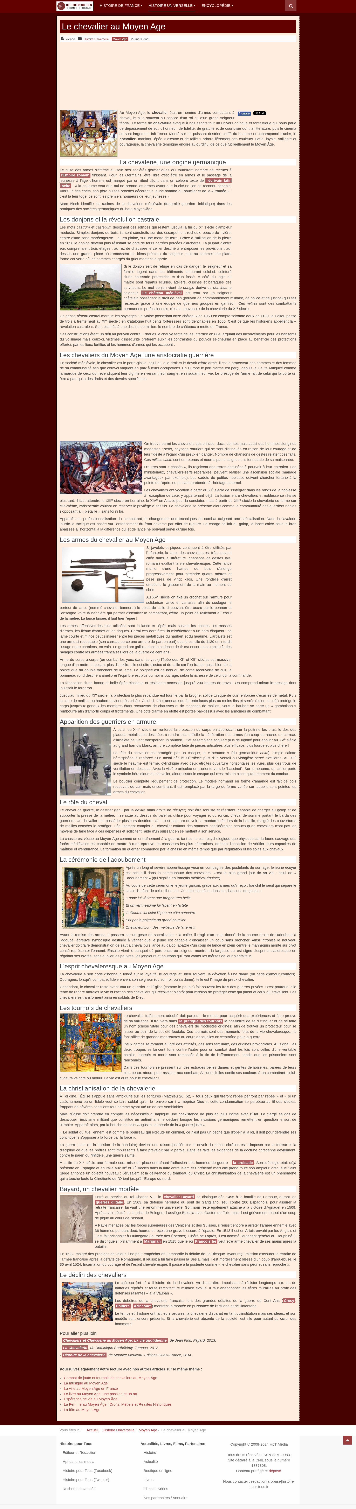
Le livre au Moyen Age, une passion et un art (100, 1394)
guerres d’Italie (109, 1202)
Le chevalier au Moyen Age (113, 26)
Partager (244, 113)
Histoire (150, 1453)
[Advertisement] (178, 76)
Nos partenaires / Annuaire (165, 1498)
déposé (275, 1471)
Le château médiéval (162, 293)
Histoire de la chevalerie (84, 1355)
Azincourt (142, 1306)
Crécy (289, 1301)
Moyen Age (148, 1430)
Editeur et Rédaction (79, 1453)
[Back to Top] (347, 1440)
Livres (148, 1480)
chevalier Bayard (179, 1197)
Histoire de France (120, 5)
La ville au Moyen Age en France (91, 1389)
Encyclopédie (216, 5)
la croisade (243, 1163)
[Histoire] (72, 5)
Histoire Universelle (171, 5)
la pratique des (200, 1021)
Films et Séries (156, 1489)
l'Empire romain (75, 175)
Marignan (152, 1241)
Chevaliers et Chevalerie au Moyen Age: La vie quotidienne (115, 1340)
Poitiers (123, 1306)
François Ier (205, 1241)
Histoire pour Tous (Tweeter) (86, 1480)
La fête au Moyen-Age (82, 1410)
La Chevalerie (75, 1348)
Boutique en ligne (158, 1471)
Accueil (92, 1430)
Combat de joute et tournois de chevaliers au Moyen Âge (110, 1378)
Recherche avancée (79, 1489)
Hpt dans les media (78, 1462)
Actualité (151, 1462)
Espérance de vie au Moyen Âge (90, 1399)
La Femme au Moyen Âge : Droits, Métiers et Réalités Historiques (118, 1404)
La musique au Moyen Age (86, 1383)
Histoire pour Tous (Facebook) (87, 1471)
